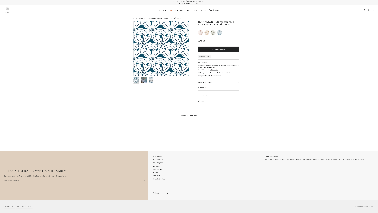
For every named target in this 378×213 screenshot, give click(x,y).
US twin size (214, 70)
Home (135, 18)
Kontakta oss (158, 160)
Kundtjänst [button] (158, 156)
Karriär (155, 172)
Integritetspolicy (159, 179)
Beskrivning (203, 62)
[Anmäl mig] (142, 180)
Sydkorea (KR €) (184, 3)
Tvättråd (202, 88)
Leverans (156, 166)
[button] (165, 10)
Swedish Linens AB (364, 206)
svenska (197, 3)
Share (203, 101)
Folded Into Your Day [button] (273, 156)
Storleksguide (204, 57)
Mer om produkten (205, 83)
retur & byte (157, 169)
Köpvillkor (156, 176)
